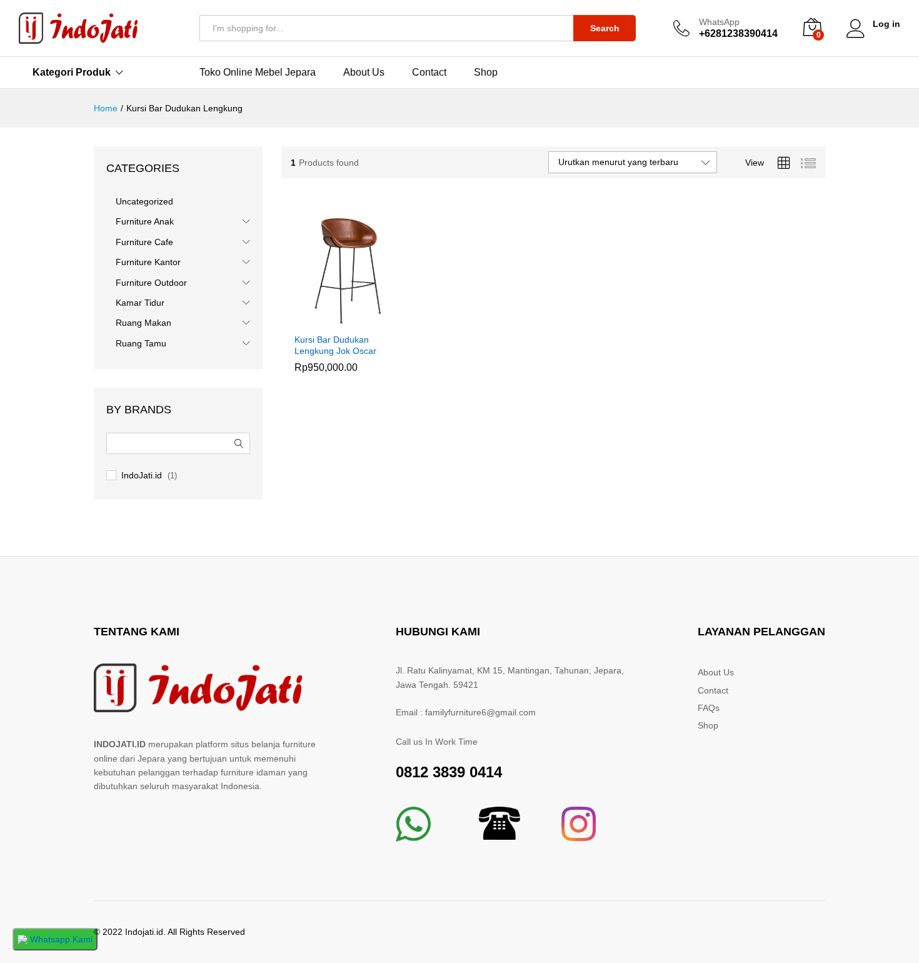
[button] (335, 319)
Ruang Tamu (141, 343)
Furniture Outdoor (151, 283)
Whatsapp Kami (60, 939)
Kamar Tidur (140, 303)
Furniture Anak (145, 221)
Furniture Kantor (148, 262)
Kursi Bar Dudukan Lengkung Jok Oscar (335, 345)
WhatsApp (719, 22)
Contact (429, 73)
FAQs (709, 708)
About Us (363, 73)
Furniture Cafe (144, 242)
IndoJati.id (141, 475)
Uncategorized (144, 201)
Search (605, 28)
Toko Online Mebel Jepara (257, 73)
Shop (486, 73)
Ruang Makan (143, 323)
